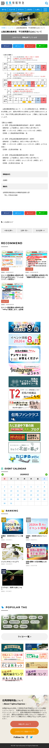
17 (11, 495)
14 (38, 491)
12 (24, 491)
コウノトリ (35, 622)
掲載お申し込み (23, 724)
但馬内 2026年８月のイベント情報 (36, 536)
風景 (13, 617)
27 (31, 499)
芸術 (40, 617)
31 (11, 503)
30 (4, 503)
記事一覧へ (24, 230)
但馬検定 (24, 626)
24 (11, 499)
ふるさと (29, 9)
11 (18, 491)
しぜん (37, 9)
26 (24, 499)
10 (11, 491)
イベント (21, 9)
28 (38, 499)
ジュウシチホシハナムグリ (10, 562)
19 (24, 495)
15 (44, 491)
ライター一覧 (24, 637)
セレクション (22, 617)
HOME (3, 28)
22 (44, 495)
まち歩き (33, 617)
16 (4, 495)
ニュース (12, 9)
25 (18, 499)
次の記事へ (39, 230)
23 (4, 499)
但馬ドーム (7, 626)
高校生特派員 (14, 622)
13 (31, 491)
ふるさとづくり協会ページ (24, 731)
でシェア (7, 46)
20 (31, 495)
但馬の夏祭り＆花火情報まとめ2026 (36, 562)
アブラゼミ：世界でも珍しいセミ (11, 588)
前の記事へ (9, 230)
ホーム (4, 9)
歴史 (5, 622)
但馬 (15, 626)
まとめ (6, 617)
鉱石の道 (25, 622)
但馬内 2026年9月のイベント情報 (12, 536)
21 (38, 495)
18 (18, 495)
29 (44, 499)
